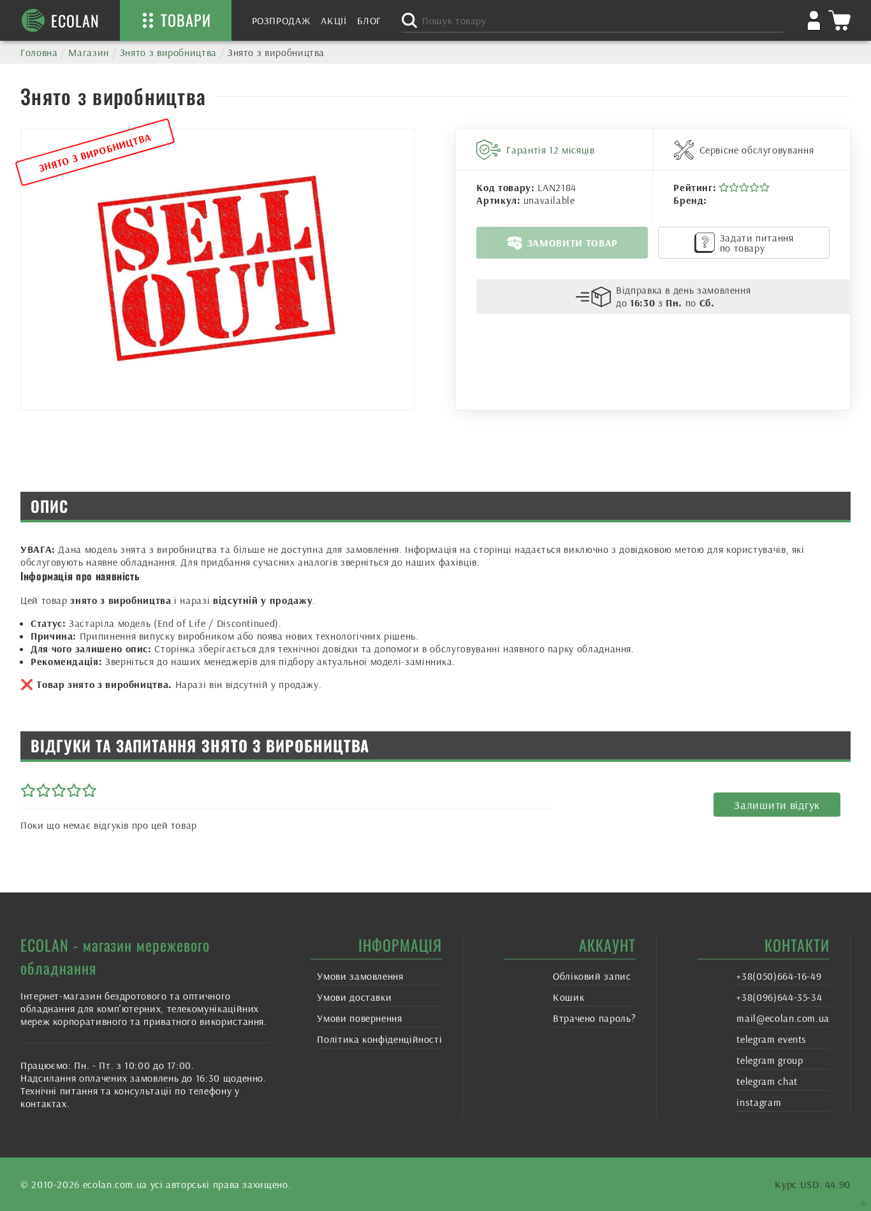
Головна (38, 52)
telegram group (769, 1060)
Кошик (568, 997)
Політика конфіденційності (379, 1039)
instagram (758, 1102)
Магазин (88, 52)
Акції (333, 20)
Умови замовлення (360, 976)
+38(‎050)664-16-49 (778, 976)
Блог (369, 20)
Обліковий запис (592, 976)
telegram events (771, 1039)
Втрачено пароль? (594, 1018)
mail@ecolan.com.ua (783, 1018)
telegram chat (766, 1081)
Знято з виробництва (168, 52)
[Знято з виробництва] (217, 269)
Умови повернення (359, 1018)
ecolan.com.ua (115, 1184)
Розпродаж (281, 20)
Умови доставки (354, 997)
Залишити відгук (777, 805)
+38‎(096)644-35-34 (779, 997)
